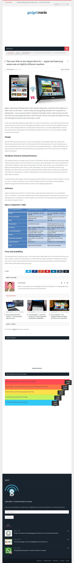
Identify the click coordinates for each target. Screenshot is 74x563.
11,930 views (68, 382)
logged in (15, 329)
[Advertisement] (39, 30)
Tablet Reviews (65, 69)
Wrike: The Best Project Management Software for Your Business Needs (36, 533)
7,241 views (58, 398)
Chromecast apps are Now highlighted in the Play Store (31, 542)
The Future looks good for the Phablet (16, 397)
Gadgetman (9, 69)
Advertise (55, 560)
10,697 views (61, 393)
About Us (39, 560)
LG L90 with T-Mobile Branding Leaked (16, 402)
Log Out (62, 560)
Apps (8, 525)
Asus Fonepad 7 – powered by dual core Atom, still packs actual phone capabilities (37, 316)
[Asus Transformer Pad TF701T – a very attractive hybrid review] (14, 306)
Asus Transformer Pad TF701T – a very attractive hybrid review (14, 316)
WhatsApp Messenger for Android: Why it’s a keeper (20, 381)
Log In (67, 560)
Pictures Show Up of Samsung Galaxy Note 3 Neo (19, 392)
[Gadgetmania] (37, 12)
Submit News (47, 560)
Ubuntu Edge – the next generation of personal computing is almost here (26, 386)
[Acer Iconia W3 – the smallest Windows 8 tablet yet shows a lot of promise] (59, 306)
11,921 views (65, 388)
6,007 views (55, 403)
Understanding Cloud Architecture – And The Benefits (33, 2)
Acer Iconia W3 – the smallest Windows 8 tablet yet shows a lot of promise (59, 316)
